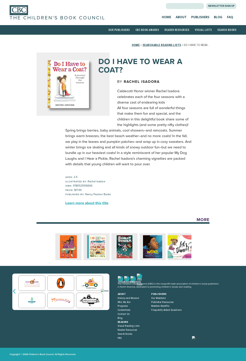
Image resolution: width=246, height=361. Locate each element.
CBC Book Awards (147, 29)
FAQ (230, 17)
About (181, 17)
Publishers (200, 17)
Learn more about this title (86, 203)
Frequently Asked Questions (166, 309)
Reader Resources (177, 29)
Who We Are (124, 302)
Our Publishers (119, 29)
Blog (218, 17)
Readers (123, 322)
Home (166, 17)
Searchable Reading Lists (162, 45)
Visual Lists (203, 29)
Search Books (226, 29)
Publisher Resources (162, 302)
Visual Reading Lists (129, 325)
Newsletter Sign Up (221, 5)
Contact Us (124, 313)
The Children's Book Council (57, 18)
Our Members (158, 298)
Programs (123, 305)
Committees (124, 309)
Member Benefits (160, 305)
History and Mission (128, 298)
